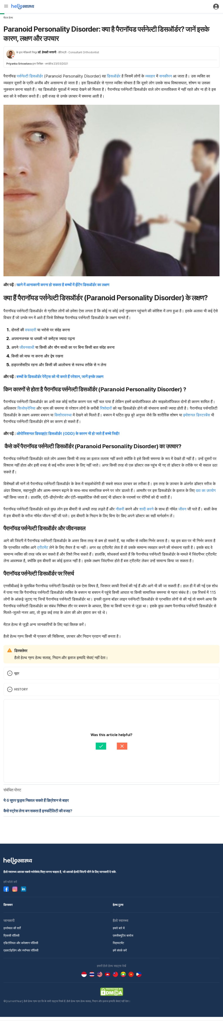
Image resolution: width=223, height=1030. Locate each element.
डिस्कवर (8, 904)
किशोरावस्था (63, 415)
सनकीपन (165, 76)
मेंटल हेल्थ (8, 17)
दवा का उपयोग (206, 490)
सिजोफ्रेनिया (26, 408)
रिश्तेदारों (106, 408)
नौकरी (120, 509)
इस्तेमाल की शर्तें (12, 928)
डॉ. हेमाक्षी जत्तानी (47, 52)
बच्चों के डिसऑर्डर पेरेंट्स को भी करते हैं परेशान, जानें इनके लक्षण (60, 376)
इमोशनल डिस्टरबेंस (196, 415)
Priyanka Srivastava (19, 63)
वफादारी (30, 330)
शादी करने (146, 509)
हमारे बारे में (119, 928)
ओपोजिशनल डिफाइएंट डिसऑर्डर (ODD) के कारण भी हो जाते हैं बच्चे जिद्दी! (68, 433)
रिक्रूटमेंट (118, 943)
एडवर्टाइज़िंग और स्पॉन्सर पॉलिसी (20, 950)
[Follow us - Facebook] (6, 889)
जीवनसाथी (26, 347)
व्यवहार (150, 76)
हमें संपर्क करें (120, 950)
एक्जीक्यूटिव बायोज (123, 935)
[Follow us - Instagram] (14, 889)
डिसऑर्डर (113, 76)
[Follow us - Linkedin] (23, 889)
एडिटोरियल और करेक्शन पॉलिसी (20, 943)
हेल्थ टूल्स (118, 904)
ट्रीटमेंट (42, 547)
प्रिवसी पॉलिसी (11, 935)
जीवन (182, 509)
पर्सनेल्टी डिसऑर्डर (30, 76)
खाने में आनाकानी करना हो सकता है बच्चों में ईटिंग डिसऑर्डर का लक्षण (63, 284)
